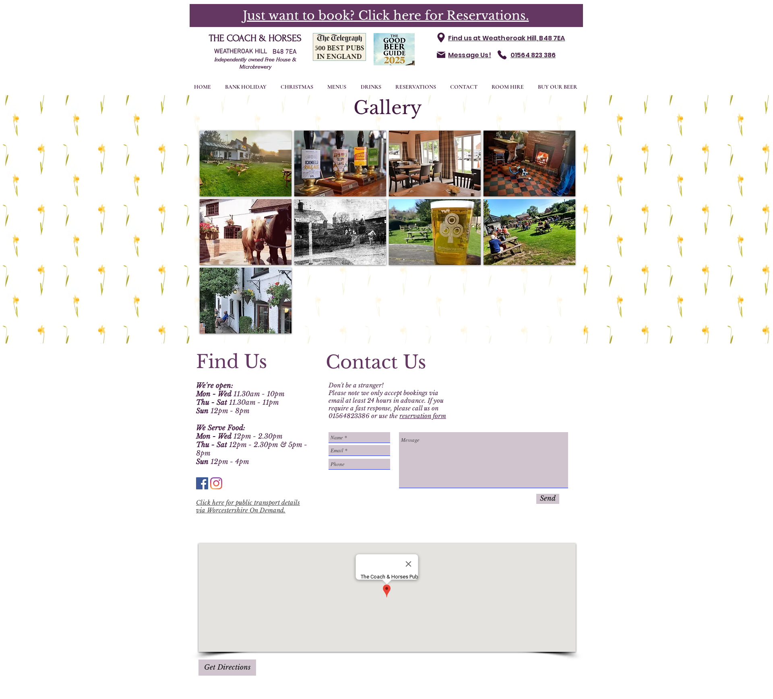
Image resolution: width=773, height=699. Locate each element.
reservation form (422, 416)
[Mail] (441, 55)
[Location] (441, 37)
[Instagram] (216, 483)
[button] (245, 163)
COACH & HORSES (264, 38)
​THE (218, 38)
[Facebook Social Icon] (202, 483)
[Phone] (502, 55)
